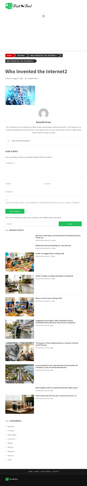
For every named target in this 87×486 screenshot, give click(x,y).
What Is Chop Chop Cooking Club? (49, 298)
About (36, 471)
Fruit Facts (11, 439)
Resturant (11, 451)
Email (48, 184)
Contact (55, 471)
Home (31, 471)
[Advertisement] (43, 34)
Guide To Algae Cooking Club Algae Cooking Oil (54, 276)
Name (8, 184)
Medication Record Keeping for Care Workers (53, 245)
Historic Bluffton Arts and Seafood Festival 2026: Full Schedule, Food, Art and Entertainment (57, 366)
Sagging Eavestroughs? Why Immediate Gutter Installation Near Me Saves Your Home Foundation (55, 321)
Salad (10, 460)
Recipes (10, 447)
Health (10, 443)
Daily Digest (12, 435)
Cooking (11, 430)
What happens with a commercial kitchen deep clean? (57, 388)
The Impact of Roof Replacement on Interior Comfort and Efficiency (57, 344)
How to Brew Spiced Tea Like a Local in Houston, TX (56, 396)
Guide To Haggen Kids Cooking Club (50, 253)
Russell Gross (33, 78)
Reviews (11, 455)
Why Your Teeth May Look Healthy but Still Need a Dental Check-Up (58, 236)
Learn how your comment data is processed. (46, 217)
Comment (10, 163)
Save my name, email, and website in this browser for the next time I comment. (42, 203)
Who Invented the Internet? (21, 141)
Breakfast (11, 426)
